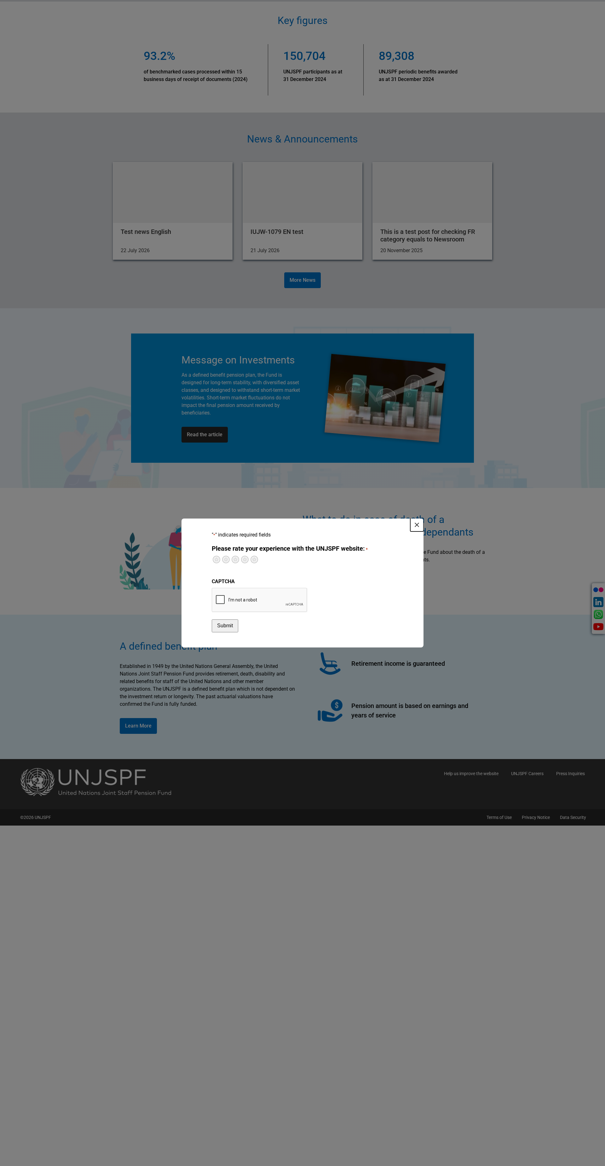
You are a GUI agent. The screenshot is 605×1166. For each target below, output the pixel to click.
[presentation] (260, 600)
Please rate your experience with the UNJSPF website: (290, 548)
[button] (417, 525)
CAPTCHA (223, 581)
